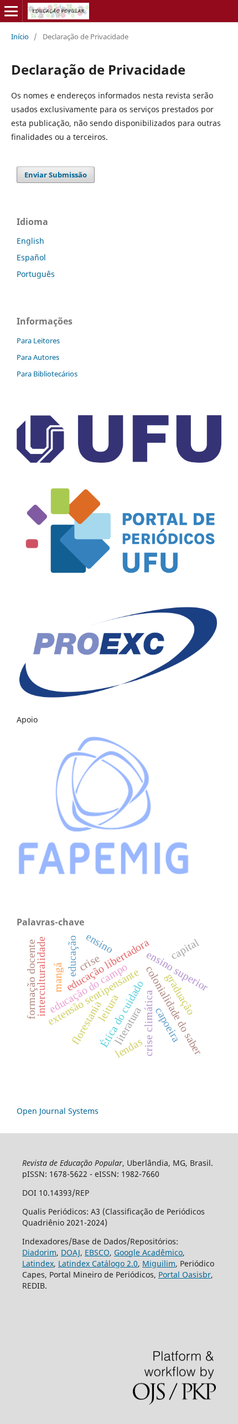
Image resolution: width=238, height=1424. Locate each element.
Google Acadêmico (148, 1252)
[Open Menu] (11, 11)
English (30, 240)
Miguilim (158, 1263)
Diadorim (39, 1252)
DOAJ (70, 1252)
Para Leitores (38, 340)
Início (20, 36)
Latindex (38, 1263)
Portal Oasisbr (184, 1274)
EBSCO (97, 1252)
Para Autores (38, 357)
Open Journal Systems (58, 1111)
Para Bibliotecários (47, 374)
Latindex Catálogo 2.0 (98, 1263)
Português (36, 274)
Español (31, 257)
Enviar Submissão (55, 175)
